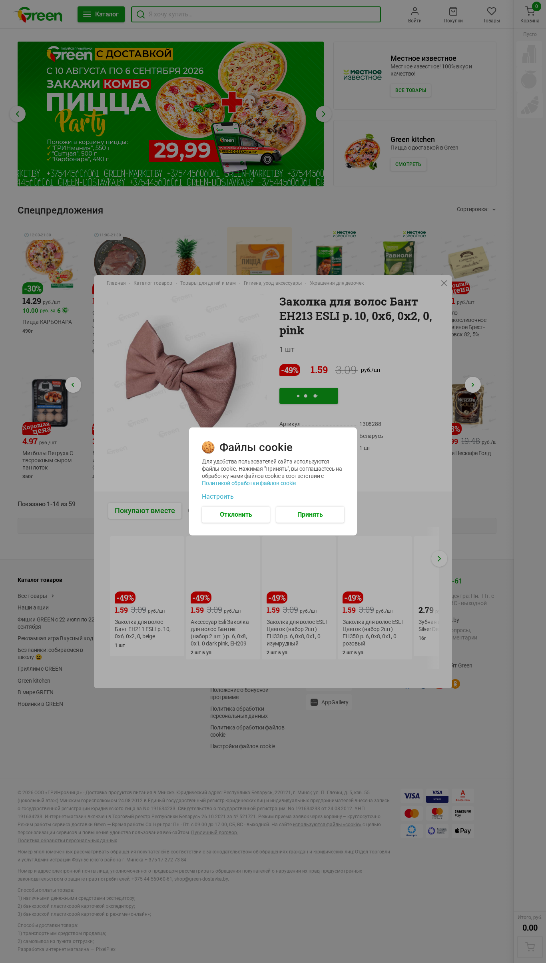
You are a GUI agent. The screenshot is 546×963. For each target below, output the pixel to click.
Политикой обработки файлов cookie (249, 483)
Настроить (218, 496)
